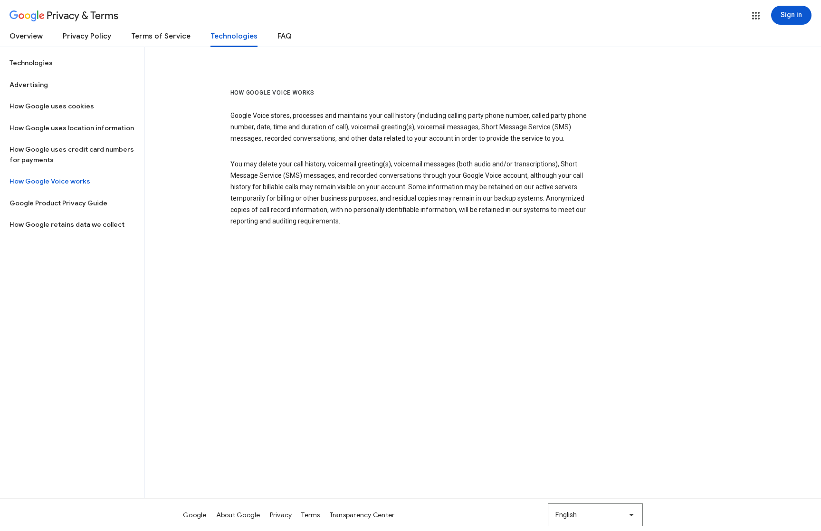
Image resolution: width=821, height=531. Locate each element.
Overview (26, 36)
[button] (755, 15)
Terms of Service (161, 36)
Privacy (281, 515)
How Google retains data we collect (67, 224)
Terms (310, 515)
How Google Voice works (50, 181)
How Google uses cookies (52, 106)
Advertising (29, 84)
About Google (238, 515)
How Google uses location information (72, 128)
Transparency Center (362, 515)
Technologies (234, 36)
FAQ (284, 36)
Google (195, 515)
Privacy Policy (87, 36)
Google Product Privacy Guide (58, 203)
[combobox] (595, 514)
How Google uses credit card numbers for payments (72, 154)
